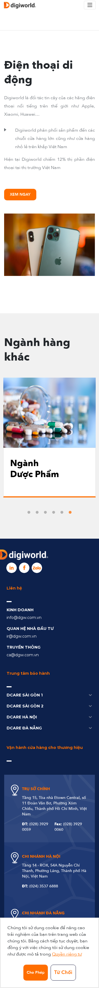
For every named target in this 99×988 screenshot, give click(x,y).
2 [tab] (37, 512)
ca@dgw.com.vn (23, 654)
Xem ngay (20, 194)
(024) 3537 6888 (43, 886)
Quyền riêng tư (67, 954)
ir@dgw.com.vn (22, 636)
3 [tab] (45, 512)
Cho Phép (36, 972)
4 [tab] (53, 512)
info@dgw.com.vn (24, 617)
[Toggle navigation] (90, 5)
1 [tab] (29, 512)
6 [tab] (70, 512)
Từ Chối (63, 972)
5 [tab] (62, 512)
